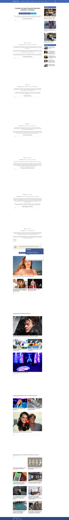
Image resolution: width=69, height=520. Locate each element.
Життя (42, 1)
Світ (39, 1)
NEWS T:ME (16, 1)
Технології (27, 1)
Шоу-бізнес (23, 1)
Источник (41, 243)
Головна (27, 6)
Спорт (36, 1)
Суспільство (32, 1)
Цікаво (46, 1)
